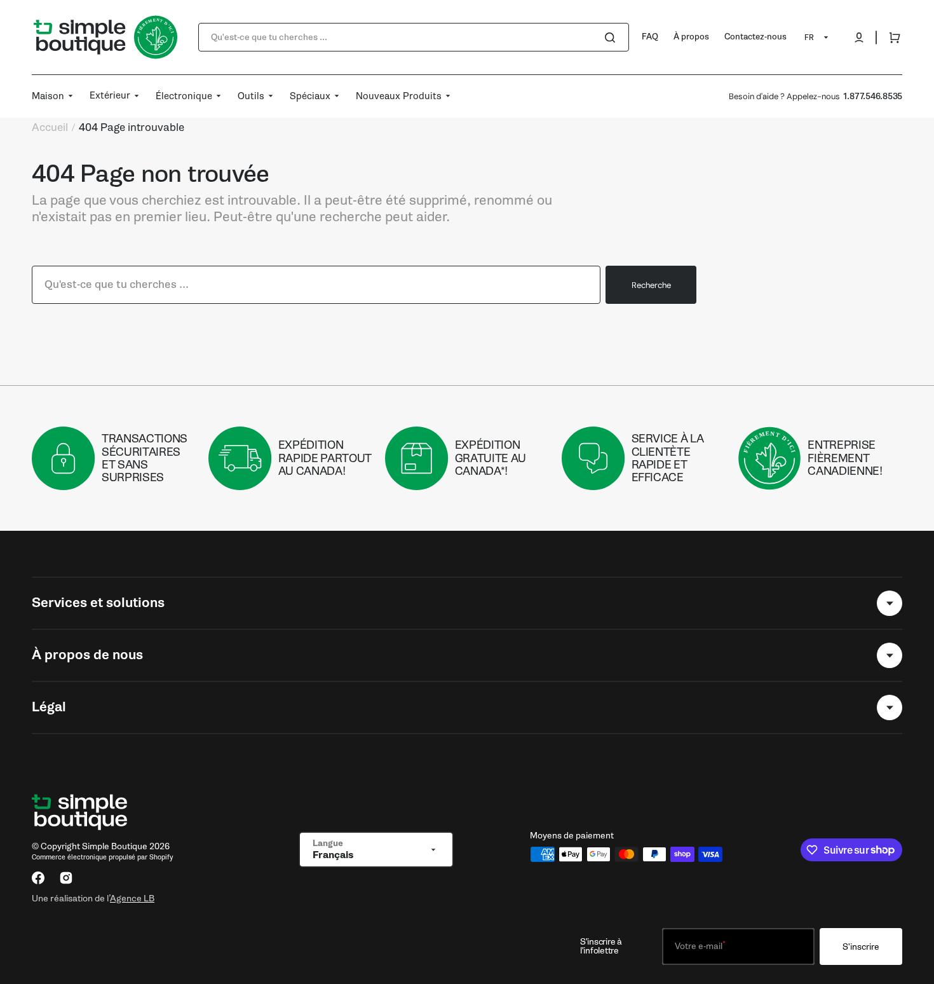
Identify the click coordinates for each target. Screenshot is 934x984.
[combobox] (413, 37)
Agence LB (132, 898)
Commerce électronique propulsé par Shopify (102, 857)
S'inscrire (861, 946)
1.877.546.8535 (872, 96)
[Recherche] (612, 37)
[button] (859, 37)
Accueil (50, 127)
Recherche (651, 285)
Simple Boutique (114, 846)
